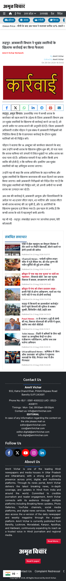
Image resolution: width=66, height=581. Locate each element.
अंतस (25, 20)
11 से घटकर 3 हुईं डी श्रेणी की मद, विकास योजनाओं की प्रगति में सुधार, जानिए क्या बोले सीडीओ (41, 322)
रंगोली (40, 20)
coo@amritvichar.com (33, 428)
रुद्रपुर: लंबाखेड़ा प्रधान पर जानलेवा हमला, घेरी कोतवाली (31, 221)
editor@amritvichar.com (33, 424)
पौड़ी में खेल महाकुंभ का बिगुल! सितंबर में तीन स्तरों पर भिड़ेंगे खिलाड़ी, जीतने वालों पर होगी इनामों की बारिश (41, 247)
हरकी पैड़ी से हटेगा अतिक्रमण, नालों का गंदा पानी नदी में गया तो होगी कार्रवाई (41, 292)
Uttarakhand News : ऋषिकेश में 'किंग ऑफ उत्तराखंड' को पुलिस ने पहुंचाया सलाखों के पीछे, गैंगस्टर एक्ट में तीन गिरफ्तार (41, 356)
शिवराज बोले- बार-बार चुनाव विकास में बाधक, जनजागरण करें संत (40, 277)
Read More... (53, 541)
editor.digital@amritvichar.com (33, 431)
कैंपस (55, 20)
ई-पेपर (18, 14)
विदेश (60, 14)
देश (52, 14)
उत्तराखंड (44, 14)
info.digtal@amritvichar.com (33, 435)
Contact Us (25, 571)
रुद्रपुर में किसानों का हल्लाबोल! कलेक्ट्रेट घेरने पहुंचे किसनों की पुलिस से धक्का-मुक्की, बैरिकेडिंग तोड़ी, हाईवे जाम (40, 307)
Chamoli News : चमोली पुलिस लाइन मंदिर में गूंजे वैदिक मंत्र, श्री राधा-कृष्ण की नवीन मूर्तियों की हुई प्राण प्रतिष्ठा (40, 262)
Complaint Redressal (47, 571)
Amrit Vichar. (50, 578)
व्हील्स (11, 20)
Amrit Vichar (58, 56)
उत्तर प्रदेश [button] (29, 14)
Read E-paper (33, 561)
